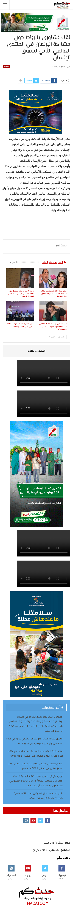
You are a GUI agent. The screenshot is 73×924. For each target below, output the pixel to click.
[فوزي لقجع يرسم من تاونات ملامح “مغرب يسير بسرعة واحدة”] (20, 311)
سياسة (6, 66)
